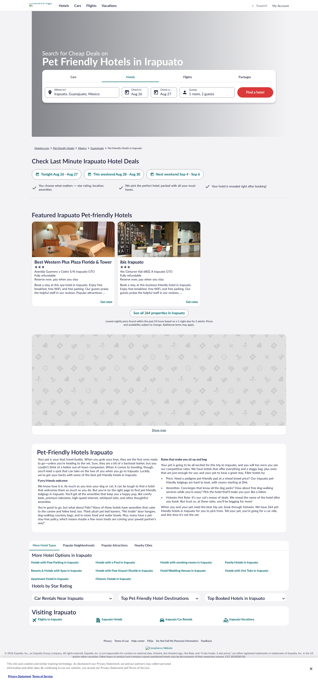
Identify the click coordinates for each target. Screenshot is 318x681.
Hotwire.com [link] (41, 148)
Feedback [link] (206, 640)
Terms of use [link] (121, 640)
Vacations (109, 6)
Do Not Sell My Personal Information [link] (177, 640)
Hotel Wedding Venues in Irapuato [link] (183, 570)
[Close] (311, 668)
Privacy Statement (19, 676)
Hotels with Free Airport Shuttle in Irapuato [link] (124, 570)
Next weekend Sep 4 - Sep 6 (178, 174)
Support (261, 5)
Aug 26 (136, 94)
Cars (77, 6)
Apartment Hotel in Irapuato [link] (50, 579)
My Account (280, 6)
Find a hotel (255, 92)
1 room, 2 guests (201, 94)
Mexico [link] (82, 148)
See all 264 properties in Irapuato (159, 313)
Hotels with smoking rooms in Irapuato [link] (186, 562)
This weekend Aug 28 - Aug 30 (116, 174)
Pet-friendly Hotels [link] (63, 148)
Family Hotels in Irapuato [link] (241, 562)
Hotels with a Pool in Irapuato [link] (115, 562)
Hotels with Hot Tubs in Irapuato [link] (246, 570)
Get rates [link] (106, 302)
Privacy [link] (108, 640)
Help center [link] (138, 640)
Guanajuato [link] (97, 148)
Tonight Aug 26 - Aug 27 (59, 174)
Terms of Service (42, 676)
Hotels (64, 6)
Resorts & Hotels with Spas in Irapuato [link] (56, 570)
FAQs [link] (150, 640)
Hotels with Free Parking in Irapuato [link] (55, 562)
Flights (91, 6)
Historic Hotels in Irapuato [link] (113, 579)
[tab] (73, 77)
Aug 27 (165, 94)
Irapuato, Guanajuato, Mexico (77, 94)
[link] (63, 620)
